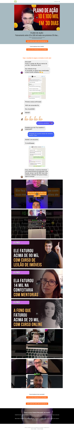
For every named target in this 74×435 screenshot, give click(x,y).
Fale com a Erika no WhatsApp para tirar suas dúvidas (37, 49)
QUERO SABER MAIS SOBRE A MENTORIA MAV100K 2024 (37, 41)
